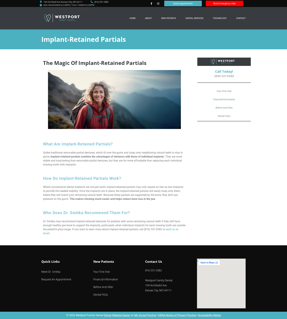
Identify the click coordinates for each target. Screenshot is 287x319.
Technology (220, 18)
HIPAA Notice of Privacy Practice (177, 315)
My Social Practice (145, 315)
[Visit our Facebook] (151, 3)
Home (133, 18)
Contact (241, 18)
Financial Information (224, 99)
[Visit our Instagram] (158, 3)
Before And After (224, 107)
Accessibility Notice (209, 315)
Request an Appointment (56, 279)
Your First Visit (224, 91)
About (148, 18)
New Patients (168, 18)
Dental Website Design (117, 315)
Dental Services (194, 18)
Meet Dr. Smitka (50, 272)
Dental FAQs (224, 116)
